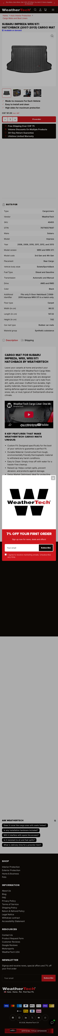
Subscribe (46, 548)
